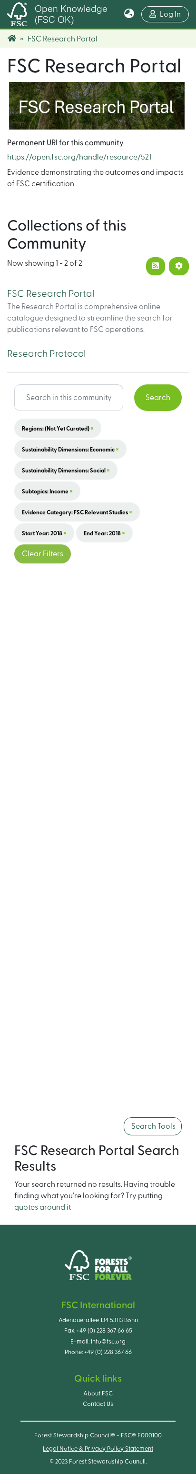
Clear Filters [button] (42, 554)
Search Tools (153, 1126)
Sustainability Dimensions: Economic (70, 449)
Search (158, 397)
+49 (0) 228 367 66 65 (104, 1331)
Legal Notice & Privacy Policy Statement (98, 1449)
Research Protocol (46, 354)
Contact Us (98, 1404)
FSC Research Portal (50, 294)
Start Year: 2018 (44, 533)
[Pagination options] (179, 266)
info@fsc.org (108, 1341)
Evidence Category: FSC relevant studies (77, 512)
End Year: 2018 (104, 533)
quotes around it (42, 1207)
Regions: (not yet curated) (58, 428)
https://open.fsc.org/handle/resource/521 (79, 157)
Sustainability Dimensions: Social (66, 470)
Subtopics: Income (47, 491)
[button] (129, 14)
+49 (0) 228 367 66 (108, 1352)
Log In (174, 14)
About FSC (98, 1393)
